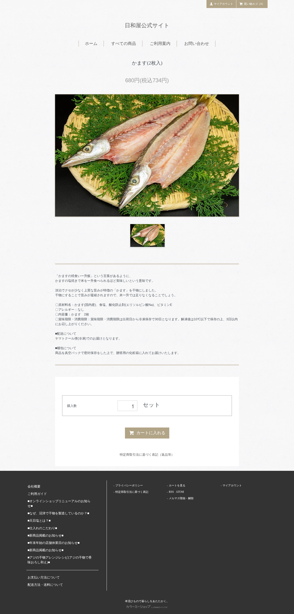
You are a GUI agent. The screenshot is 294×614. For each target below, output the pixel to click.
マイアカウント (223, 3)
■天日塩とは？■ (39, 520)
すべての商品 (123, 43)
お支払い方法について (44, 577)
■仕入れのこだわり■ (42, 528)
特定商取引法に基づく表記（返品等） (147, 454)
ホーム (91, 43)
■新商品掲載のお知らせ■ (45, 535)
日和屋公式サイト (147, 25)
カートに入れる (150, 432)
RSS (171, 491)
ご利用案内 (160, 43)
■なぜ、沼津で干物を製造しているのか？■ (58, 513)
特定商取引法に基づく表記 (131, 491)
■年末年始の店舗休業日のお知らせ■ (53, 543)
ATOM (180, 491)
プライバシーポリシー (129, 485)
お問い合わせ (196, 43)
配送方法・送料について (45, 585)
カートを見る (177, 485)
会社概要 (34, 486)
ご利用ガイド (37, 494)
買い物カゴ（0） (254, 3)
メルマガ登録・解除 (181, 498)
